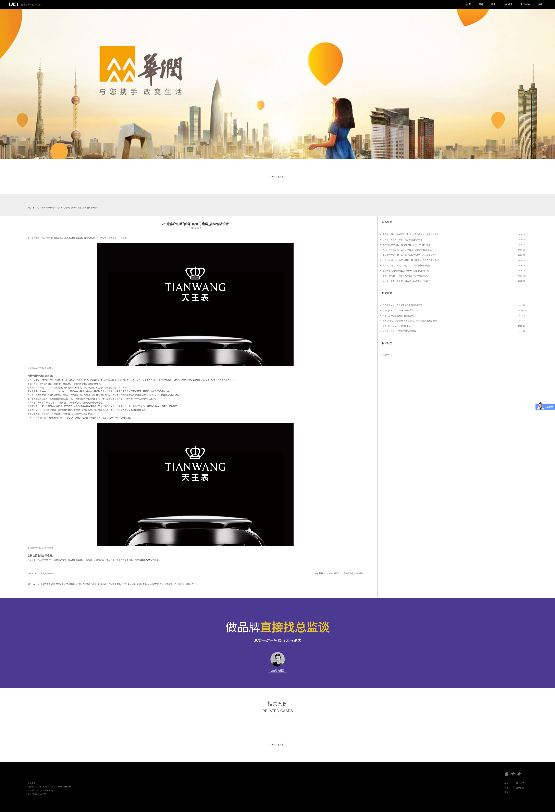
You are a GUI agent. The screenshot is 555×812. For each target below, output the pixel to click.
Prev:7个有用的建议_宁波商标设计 (42, 573)
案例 (481, 4)
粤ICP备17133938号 (36, 794)
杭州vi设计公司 (53, 208)
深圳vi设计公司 (147, 560)
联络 (540, 4)
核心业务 (508, 4)
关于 (493, 4)
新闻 (43, 208)
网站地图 (31, 783)
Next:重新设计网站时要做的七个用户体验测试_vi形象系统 (339, 573)
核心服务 (520, 783)
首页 (468, 4)
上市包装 (525, 4)
